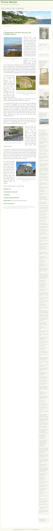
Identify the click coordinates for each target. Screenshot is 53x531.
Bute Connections (42, 344)
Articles (13, 8)
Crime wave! (41, 495)
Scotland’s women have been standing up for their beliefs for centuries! (43, 431)
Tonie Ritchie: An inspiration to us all (42, 264)
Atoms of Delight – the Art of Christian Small (43, 407)
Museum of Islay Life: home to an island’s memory (43, 323)
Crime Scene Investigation (41, 327)
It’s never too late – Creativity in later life (43, 257)
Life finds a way (42, 220)
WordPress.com (36, 529)
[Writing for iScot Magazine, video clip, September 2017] (43, 121)
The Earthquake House (43, 187)
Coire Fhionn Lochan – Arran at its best (43, 489)
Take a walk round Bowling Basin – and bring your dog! (42, 436)
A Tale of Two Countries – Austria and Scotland (43, 164)
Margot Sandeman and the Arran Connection (43, 157)
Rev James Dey (41, 504)
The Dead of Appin (42, 213)
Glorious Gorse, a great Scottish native (43, 511)
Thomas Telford (13, 208)
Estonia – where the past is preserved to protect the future (43, 460)
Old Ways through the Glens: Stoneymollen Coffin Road (43, 415)
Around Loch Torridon (43, 297)
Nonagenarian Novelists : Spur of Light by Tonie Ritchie (43, 269)
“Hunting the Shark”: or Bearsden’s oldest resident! (43, 198)
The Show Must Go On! (43, 229)
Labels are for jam (42, 411)
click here (46, 54)
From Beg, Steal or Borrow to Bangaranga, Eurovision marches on (43, 133)
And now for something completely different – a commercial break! (43, 469)
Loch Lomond (29, 206)
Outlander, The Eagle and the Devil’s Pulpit (43, 397)
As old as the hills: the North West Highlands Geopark (43, 387)
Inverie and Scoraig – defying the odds (43, 253)
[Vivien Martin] (26, 17)
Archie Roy (41, 160)
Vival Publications (20, 8)
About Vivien (8, 8)
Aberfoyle (41, 499)
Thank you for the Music (43, 210)
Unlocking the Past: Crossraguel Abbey (42, 373)
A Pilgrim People (42, 260)
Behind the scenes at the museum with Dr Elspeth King (43, 420)
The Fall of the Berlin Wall (43, 341)
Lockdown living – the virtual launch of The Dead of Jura (43, 285)
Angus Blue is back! (42, 289)
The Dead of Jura (42, 307)
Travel (14, 206)
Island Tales (41, 205)
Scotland (11, 206)
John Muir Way (24, 206)
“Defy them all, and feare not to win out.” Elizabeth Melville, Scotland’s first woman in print (43, 450)
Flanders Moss (41, 354)
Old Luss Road (26, 207)
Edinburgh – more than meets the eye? (43, 338)
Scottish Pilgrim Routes (43, 193)
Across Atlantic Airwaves (43, 226)
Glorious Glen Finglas (43, 485)
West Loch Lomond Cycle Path (21, 208)
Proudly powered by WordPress (19, 529)
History (8, 206)
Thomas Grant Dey (42, 482)
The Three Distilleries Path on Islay (43, 474)
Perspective (41, 400)
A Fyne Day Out (42, 334)
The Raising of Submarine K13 (42, 478)
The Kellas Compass (43, 464)
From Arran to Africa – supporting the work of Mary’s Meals (43, 293)
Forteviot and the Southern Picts (42, 183)
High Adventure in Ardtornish (42, 233)
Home (3, 8)
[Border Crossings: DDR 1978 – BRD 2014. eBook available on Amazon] (44, 84)
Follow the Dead (42, 492)
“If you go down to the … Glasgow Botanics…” (43, 142)
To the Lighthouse (42, 348)
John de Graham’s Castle (43, 331)
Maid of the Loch (21, 207)
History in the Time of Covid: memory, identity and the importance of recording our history (43, 275)
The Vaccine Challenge (43, 217)
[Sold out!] (44, 107)
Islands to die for (42, 361)
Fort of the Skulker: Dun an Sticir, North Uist (43, 318)
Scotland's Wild (32, 207)
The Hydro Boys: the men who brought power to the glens (43, 311)
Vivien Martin (9, 2)
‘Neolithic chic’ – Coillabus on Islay (42, 392)
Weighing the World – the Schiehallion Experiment (43, 455)
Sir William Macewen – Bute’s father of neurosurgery (43, 248)
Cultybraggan (41, 190)
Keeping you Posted (42, 383)
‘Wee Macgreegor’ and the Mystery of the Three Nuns (43, 358)
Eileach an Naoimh (42, 179)
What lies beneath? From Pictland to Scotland (43, 369)
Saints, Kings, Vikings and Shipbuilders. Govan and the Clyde (43, 169)
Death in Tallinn (42, 280)
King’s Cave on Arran (43, 240)
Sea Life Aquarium (6, 208)
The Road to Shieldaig (43, 301)
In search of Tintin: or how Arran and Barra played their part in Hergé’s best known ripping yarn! (43, 443)
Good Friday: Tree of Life (43, 365)
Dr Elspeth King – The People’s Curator (43, 146)
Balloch (20, 206)
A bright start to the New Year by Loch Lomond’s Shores (17, 33)
